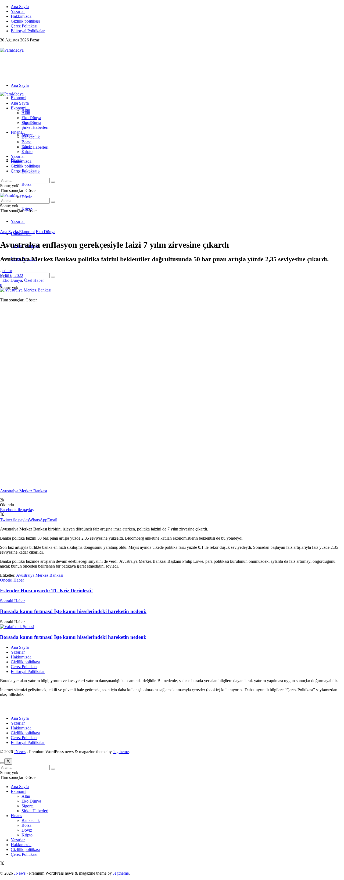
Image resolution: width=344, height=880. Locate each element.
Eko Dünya (31, 117)
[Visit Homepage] (12, 50)
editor (7, 270)
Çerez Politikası (24, 26)
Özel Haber (34, 280)
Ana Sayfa (20, 6)
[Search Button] (53, 276)
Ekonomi (18, 97)
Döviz (27, 196)
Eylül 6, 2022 (11, 275)
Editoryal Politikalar (28, 30)
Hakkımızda (21, 16)
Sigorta (28, 122)
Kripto (27, 151)
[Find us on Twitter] (2, 45)
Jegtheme (121, 751)
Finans (16, 132)
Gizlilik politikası (25, 21)
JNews (20, 751)
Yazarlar (18, 11)
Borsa (26, 184)
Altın (26, 113)
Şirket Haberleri (35, 147)
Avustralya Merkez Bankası (39, 575)
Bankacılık (31, 137)
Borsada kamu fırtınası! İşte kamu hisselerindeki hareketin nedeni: (73, 637)
